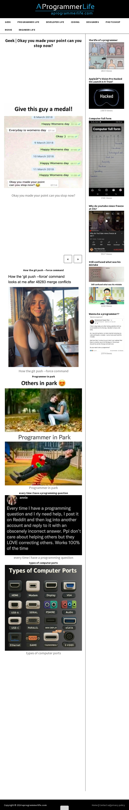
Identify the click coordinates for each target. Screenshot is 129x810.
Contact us (104, 805)
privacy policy (118, 805)
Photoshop (113, 22)
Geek (8, 22)
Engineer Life (27, 29)
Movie (8, 29)
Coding (75, 22)
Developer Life (55, 22)
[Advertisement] (43, 75)
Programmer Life (28, 22)
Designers (92, 22)
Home (95, 805)
